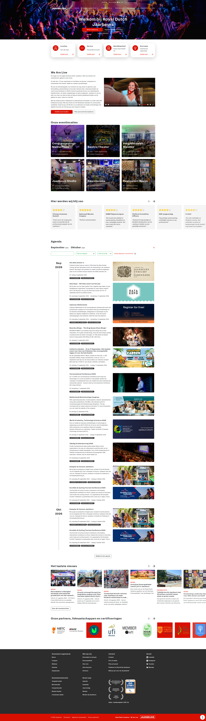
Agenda (76, 8)
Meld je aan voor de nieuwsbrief (119, 670)
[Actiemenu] (202, 717)
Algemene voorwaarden (79, 717)
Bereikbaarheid (142, 8)
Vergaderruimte (57, 681)
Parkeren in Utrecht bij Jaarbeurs (119, 667)
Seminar (54, 667)
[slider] (121, 104)
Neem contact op (92, 29)
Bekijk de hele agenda (103, 556)
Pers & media (112, 2)
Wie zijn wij (87, 654)
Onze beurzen (119, 8)
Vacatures (104, 2)
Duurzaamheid (87, 660)
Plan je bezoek (113, 664)
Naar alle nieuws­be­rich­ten (60, 608)
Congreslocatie (57, 688)
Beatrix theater (56, 691)
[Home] (59, 8)
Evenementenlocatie (60, 678)
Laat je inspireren (103, 33)
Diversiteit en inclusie (90, 657)
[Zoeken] (153, 2)
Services (85, 670)
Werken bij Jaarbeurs (89, 694)
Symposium (56, 670)
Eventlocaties (106, 8)
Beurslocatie (56, 684)
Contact (152, 8)
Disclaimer (67, 717)
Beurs (54, 657)
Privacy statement (93, 717)
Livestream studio (57, 694)
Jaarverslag (86, 688)
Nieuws (85, 691)
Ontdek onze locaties (61, 111)
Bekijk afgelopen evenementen (124, 253)
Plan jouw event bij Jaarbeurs (84, 111)
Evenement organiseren (61, 654)
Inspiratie (86, 684)
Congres (54, 660)
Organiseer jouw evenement (114, 29)
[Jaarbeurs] (147, 717)
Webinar (54, 664)
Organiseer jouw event (89, 8)
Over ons (130, 8)
